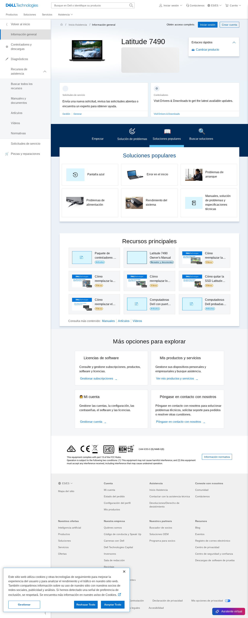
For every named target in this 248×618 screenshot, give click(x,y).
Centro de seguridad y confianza (214, 553)
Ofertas (62, 553)
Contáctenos (202, 496)
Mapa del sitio (66, 491)
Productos (64, 534)
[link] (195, 5)
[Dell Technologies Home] (22, 5)
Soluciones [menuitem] (29, 14)
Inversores (110, 553)
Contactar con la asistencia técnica (169, 496)
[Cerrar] (124, 572)
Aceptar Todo (112, 604)
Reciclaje (109, 566)
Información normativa (217, 456)
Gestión (66, 114)
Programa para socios (162, 540)
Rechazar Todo (85, 604)
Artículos (123, 321)
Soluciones (64, 540)
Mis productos (112, 509)
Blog (197, 527)
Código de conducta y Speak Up (122, 534)
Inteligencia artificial (69, 527)
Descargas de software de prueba (215, 560)
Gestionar (24, 604)
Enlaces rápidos (202, 42)
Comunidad (202, 489)
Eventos (200, 534)
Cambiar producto (207, 49)
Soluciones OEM (159, 534)
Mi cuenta (109, 489)
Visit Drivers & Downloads (167, 114)
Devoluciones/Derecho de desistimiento (164, 504)
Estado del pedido (114, 496)
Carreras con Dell (114, 540)
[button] (171, 5)
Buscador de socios (160, 527)
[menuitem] (65, 15)
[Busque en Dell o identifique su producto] (131, 5)
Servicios (63, 547)
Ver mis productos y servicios (175, 378)
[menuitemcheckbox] (25, 71)
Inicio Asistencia (78, 24)
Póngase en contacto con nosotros (178, 421)
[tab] (97, 135)
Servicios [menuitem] (47, 14)
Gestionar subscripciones (96, 378)
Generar (78, 114)
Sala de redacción (114, 560)
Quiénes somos (113, 527)
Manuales (108, 321)
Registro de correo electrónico (212, 540)
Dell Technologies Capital (118, 547)
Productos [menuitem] (12, 14)
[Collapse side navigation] (45, 613)
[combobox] (93, 5)
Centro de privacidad (207, 547)
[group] (103, 102)
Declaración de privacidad (168, 600)
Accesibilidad (156, 607)
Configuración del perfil (117, 502)
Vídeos (137, 321)
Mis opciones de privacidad (207, 600)
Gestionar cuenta (91, 421)
